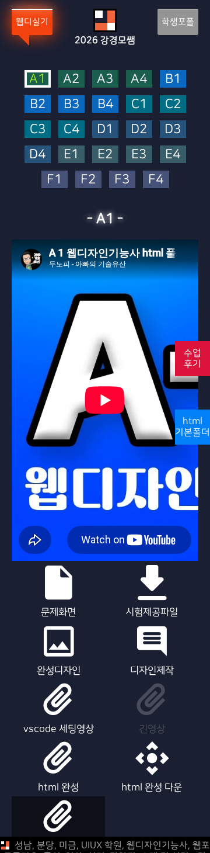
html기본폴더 (192, 427)
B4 (105, 104)
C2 (173, 104)
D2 (139, 129)
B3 (71, 104)
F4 (155, 179)
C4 (71, 129)
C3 (38, 129)
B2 (38, 104)
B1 (173, 79)
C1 (139, 104)
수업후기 (192, 358)
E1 (71, 154)
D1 (105, 129)
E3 (138, 154)
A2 (71, 79)
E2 (105, 154)
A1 (37, 78)
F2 (88, 179)
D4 (37, 154)
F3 (122, 179)
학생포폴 (178, 22)
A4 (139, 79)
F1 (54, 179)
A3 (105, 79)
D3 (172, 129)
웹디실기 (32, 22)
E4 (172, 154)
